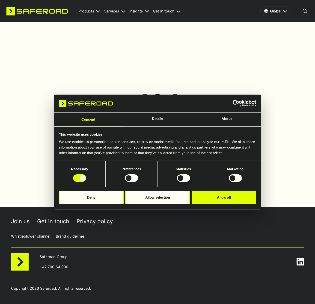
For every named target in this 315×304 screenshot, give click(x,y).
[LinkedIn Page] (300, 261)
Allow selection (157, 197)
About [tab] (227, 119)
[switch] (131, 178)
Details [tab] (157, 119)
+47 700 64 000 (54, 267)
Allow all (224, 197)
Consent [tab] (88, 119)
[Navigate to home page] (37, 11)
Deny (91, 197)
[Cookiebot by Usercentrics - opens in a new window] (236, 103)
